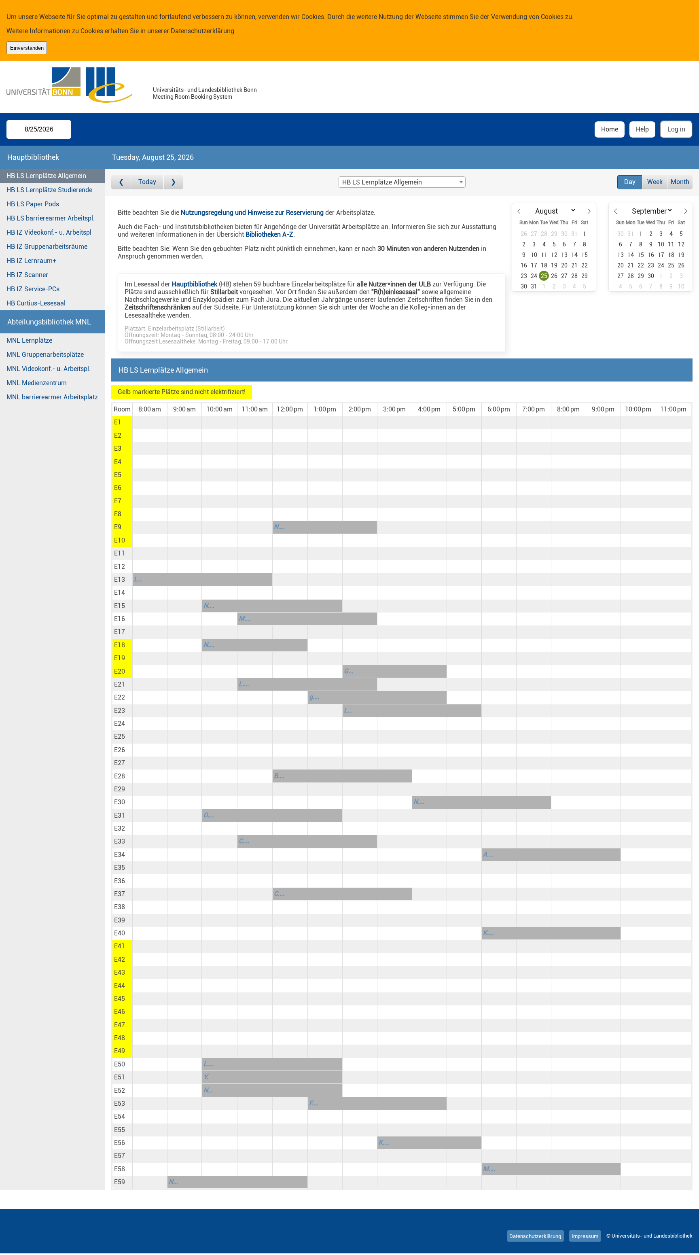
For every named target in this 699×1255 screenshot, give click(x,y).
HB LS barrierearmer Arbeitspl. (50, 218)
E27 (119, 763)
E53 (119, 1103)
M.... (245, 618)
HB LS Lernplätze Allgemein (46, 176)
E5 (117, 475)
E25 (119, 736)
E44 (119, 986)
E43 (119, 972)
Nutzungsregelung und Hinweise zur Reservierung (252, 212)
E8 (117, 514)
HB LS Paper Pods (32, 204)
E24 (119, 723)
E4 (117, 462)
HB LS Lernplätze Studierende (49, 190)
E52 (119, 1090)
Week (655, 182)
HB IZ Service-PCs (32, 289)
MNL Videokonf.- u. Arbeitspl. (48, 369)
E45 (119, 999)
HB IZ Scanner (27, 275)
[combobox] (402, 182)
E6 (117, 488)
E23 (119, 710)
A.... (488, 854)
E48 (119, 1038)
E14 (119, 592)
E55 (119, 1130)
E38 (119, 907)
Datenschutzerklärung (202, 31)
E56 (119, 1143)
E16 (119, 619)
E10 (119, 540)
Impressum (585, 1236)
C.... (244, 841)
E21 (119, 684)
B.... (279, 776)
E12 (119, 566)
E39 (119, 920)
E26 (119, 750)
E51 (119, 1077)
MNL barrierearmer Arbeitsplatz (52, 397)
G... (348, 671)
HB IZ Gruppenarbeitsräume (46, 246)
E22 (119, 697)
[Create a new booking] (150, 422)
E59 (119, 1182)
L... (138, 579)
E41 (119, 946)
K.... (488, 933)
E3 (117, 448)
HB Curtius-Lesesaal (36, 303)
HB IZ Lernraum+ (31, 261)
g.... (314, 697)
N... (208, 1090)
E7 (117, 501)
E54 (119, 1116)
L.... (244, 684)
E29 (119, 789)
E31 (119, 815)
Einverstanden (27, 48)
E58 (119, 1169)
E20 (119, 671)
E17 (119, 632)
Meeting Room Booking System (192, 96)
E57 (119, 1156)
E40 (119, 933)
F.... (313, 1103)
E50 (119, 1064)
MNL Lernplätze (29, 340)
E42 (119, 959)
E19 (119, 658)
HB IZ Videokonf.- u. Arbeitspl (48, 232)
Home (609, 129)
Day (629, 182)
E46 (119, 1011)
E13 (119, 579)
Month (680, 182)
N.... (279, 526)
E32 (119, 828)
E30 (119, 802)
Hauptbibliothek (194, 284)
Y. (205, 1077)
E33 (119, 841)
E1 (117, 422)
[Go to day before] (121, 182)
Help (642, 129)
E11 (119, 553)
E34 (119, 855)
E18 (119, 645)
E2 (117, 435)
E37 (119, 894)
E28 (119, 776)
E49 (119, 1051)
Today (147, 182)
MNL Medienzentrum (36, 383)
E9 (117, 527)
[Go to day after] (173, 182)
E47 (119, 1025)
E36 (119, 881)
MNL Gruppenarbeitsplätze (45, 354)
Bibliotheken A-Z (269, 234)
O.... (208, 815)
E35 (119, 867)
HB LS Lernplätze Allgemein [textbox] (382, 182)
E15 (119, 606)
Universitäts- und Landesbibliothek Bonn (205, 90)
